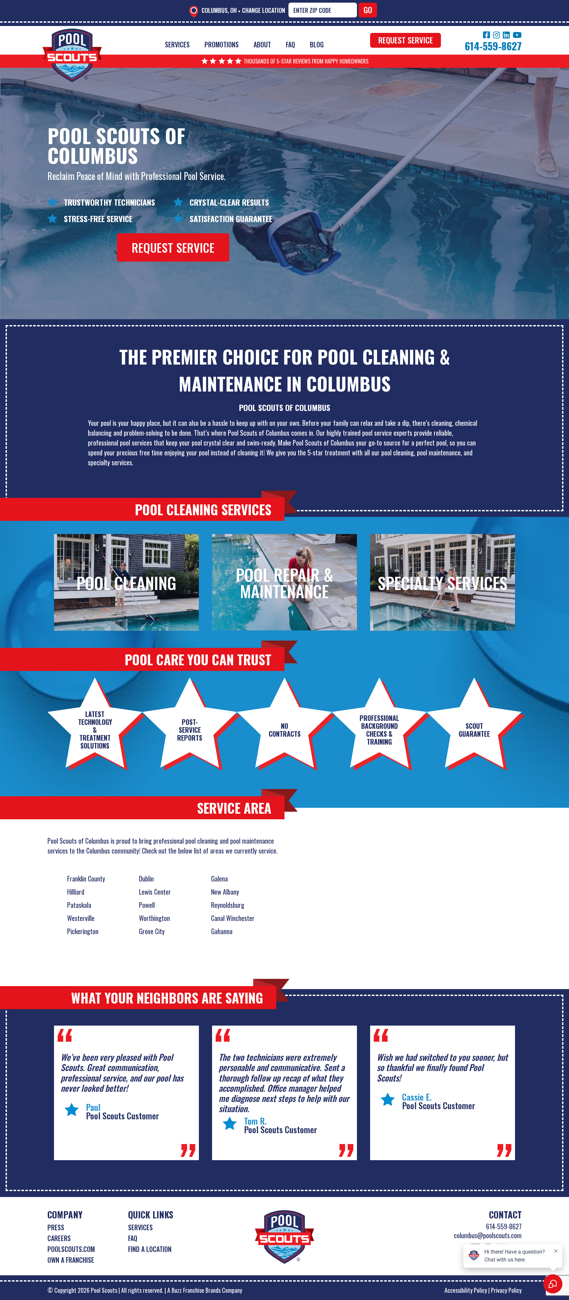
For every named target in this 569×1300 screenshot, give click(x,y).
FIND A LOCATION (150, 1249)
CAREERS (59, 1238)
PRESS (55, 1227)
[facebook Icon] (486, 35)
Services (177, 44)
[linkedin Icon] (506, 35)
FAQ (290, 44)
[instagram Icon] (496, 35)
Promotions (221, 44)
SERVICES (140, 1227)
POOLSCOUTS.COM (71, 1249)
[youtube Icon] (517, 35)
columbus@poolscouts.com (488, 1235)
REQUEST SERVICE (405, 40)
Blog (317, 44)
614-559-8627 (504, 1226)
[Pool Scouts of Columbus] (72, 33)
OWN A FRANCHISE (70, 1260)
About (262, 44)
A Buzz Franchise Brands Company (204, 1290)
